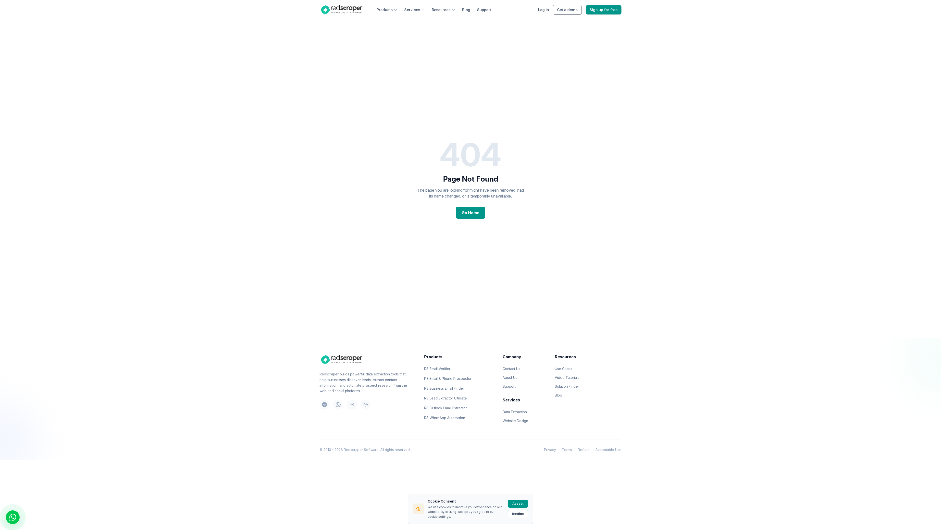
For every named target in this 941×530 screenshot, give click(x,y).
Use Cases (563, 369)
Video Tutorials (567, 377)
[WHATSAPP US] (13, 517)
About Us (510, 377)
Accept (517, 503)
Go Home (470, 212)
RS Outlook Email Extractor (445, 408)
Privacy (550, 450)
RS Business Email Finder (444, 388)
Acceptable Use (608, 450)
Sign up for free (604, 9)
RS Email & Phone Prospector (447, 378)
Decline (518, 514)
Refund (584, 450)
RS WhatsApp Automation (444, 418)
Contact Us (511, 369)
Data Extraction (515, 412)
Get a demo (567, 9)
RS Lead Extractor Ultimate (445, 398)
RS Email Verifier (437, 369)
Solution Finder (567, 386)
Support (484, 9)
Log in (543, 9)
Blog (466, 9)
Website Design (515, 421)
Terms (567, 450)
